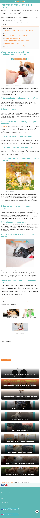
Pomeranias (3, 496)
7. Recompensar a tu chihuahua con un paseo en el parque (16, 40)
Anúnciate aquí (4, 505)
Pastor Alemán (4, 498)
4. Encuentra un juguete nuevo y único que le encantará (15, 35)
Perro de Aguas (4, 497)
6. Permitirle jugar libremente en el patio (12, 38)
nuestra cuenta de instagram (23, 301)
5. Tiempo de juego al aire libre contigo (12, 37)
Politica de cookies (4, 503)
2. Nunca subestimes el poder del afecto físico (13, 32)
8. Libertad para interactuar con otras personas (14, 41)
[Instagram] (4, 485)
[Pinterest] (6, 485)
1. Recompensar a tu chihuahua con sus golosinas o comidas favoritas (18, 30)
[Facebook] (2, 485)
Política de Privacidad (5, 502)
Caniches (3, 494)
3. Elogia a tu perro (8, 33)
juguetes (5, 126)
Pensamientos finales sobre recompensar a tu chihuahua (16, 46)
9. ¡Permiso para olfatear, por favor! (11, 43)
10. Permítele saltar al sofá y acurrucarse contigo (14, 45)
